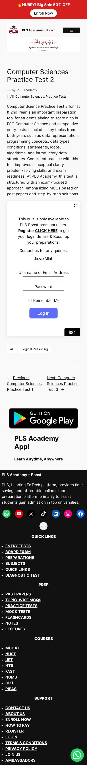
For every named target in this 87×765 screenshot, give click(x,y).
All (12, 96)
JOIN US (13, 754)
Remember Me (46, 300)
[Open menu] (71, 30)
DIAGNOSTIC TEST (22, 575)
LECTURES (15, 629)
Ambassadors (20, 760)
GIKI (9, 683)
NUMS (11, 677)
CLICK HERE (46, 230)
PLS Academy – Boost (38, 30)
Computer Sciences (29, 96)
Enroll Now (43, 13)
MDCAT (12, 648)
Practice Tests (56, 96)
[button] (77, 755)
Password (43, 286)
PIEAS (11, 689)
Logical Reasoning (34, 349)
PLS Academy (27, 90)
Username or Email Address (44, 272)
